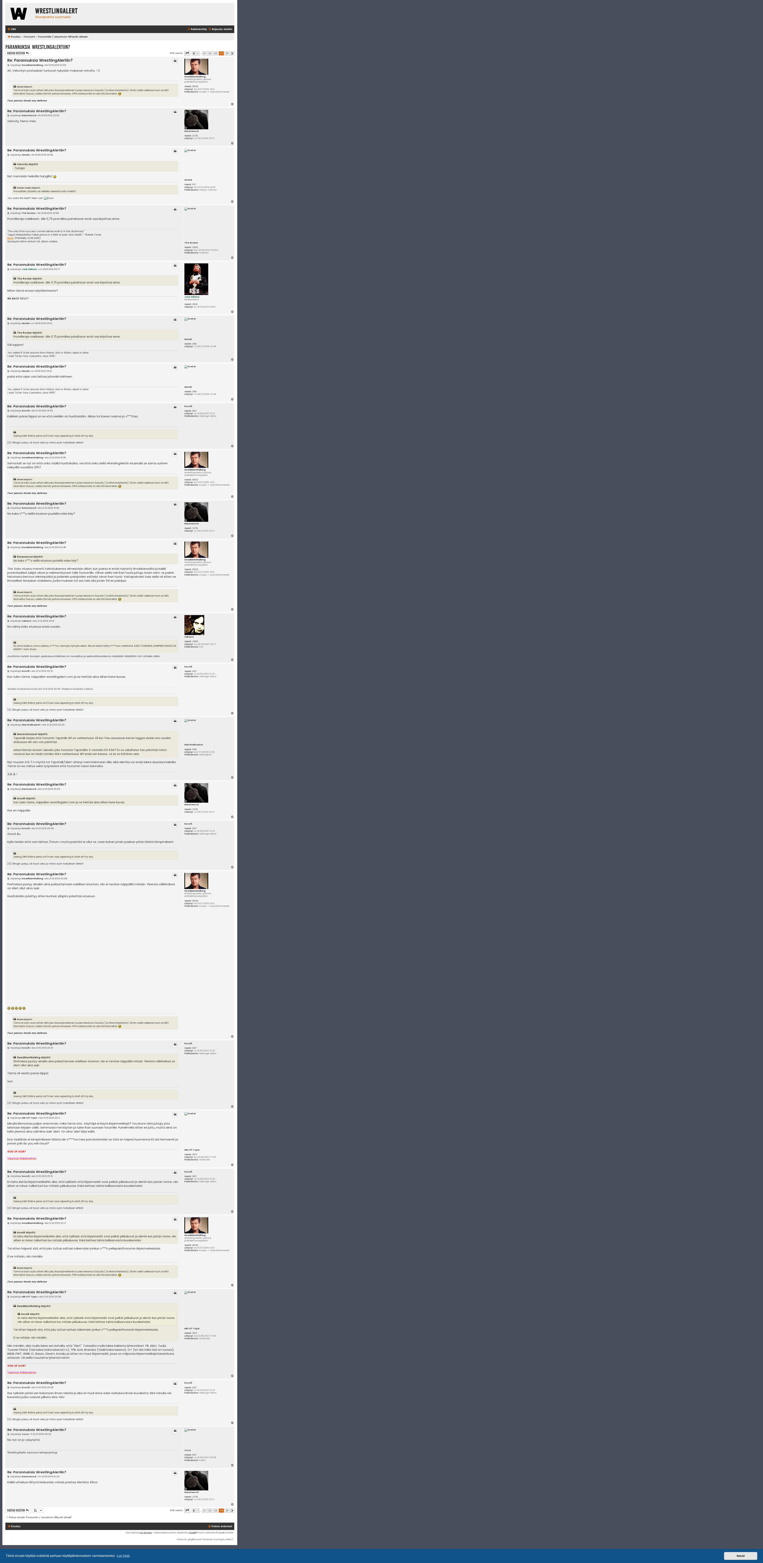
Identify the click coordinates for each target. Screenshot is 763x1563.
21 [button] (204, 53)
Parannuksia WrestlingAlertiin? (37, 47)
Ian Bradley (145, 1532)
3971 (194, 1154)
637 (194, 411)
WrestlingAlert (56, 11)
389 (194, 344)
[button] (187, 53)
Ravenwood (191, 131)
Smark (188, 180)
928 (194, 749)
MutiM (188, 339)
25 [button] (227, 53)
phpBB (192, 1532)
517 (194, 184)
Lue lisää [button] (123, 1555)
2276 (195, 135)
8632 (195, 86)
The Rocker (191, 243)
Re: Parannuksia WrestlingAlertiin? (40, 60)
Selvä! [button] (741, 1555)
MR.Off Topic (192, 1150)
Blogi (10, 238)
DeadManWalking (194, 76)
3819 (195, 304)
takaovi (189, 637)
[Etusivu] (19, 14)
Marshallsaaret (193, 744)
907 (194, 1455)
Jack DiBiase (191, 296)
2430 (195, 641)
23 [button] (215, 53)
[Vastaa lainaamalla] (175, 61)
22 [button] (209, 53)
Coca (187, 1450)
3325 (195, 247)
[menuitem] (11, 29)
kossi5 (188, 406)
